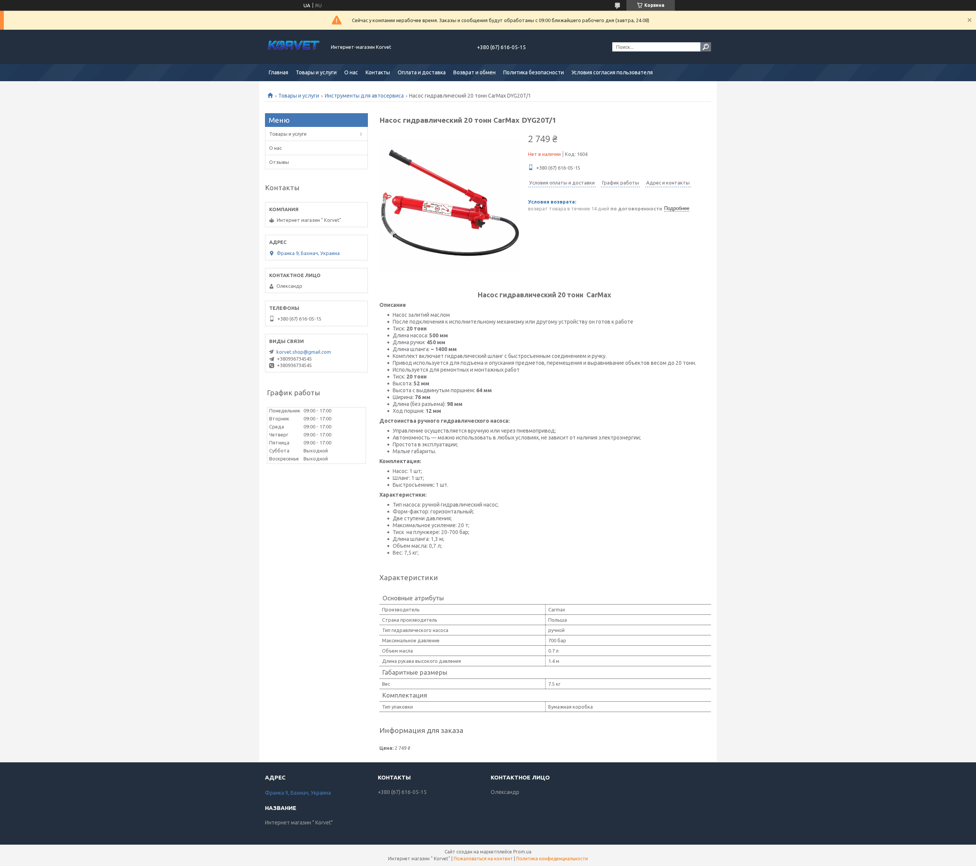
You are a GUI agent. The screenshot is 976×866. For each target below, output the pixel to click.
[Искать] (705, 46)
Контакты (378, 72)
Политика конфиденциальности (552, 858)
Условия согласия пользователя (612, 72)
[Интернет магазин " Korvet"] (293, 47)
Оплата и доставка (422, 72)
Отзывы (279, 162)
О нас (351, 72)
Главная (278, 72)
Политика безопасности (533, 72)
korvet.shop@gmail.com (303, 351)
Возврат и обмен (474, 72)
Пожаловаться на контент (483, 858)
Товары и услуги (316, 72)
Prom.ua (522, 851)
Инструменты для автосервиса (364, 96)
